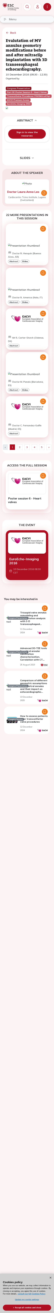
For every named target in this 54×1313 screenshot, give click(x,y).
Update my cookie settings (27, 1299)
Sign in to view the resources (27, 134)
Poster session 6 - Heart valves (24, 500)
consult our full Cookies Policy (31, 1294)
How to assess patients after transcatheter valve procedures (34, 719)
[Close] (50, 1277)
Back (13, 32)
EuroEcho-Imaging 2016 (24, 561)
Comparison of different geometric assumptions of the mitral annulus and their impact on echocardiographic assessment (33, 687)
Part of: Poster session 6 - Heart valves (27, 92)
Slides (25, 261)
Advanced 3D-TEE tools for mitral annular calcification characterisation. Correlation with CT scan (33, 655)
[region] (27, 1293)
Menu (12, 19)
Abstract (13, 261)
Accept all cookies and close (28, 1308)
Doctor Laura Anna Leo (23, 192)
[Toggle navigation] (47, 7)
